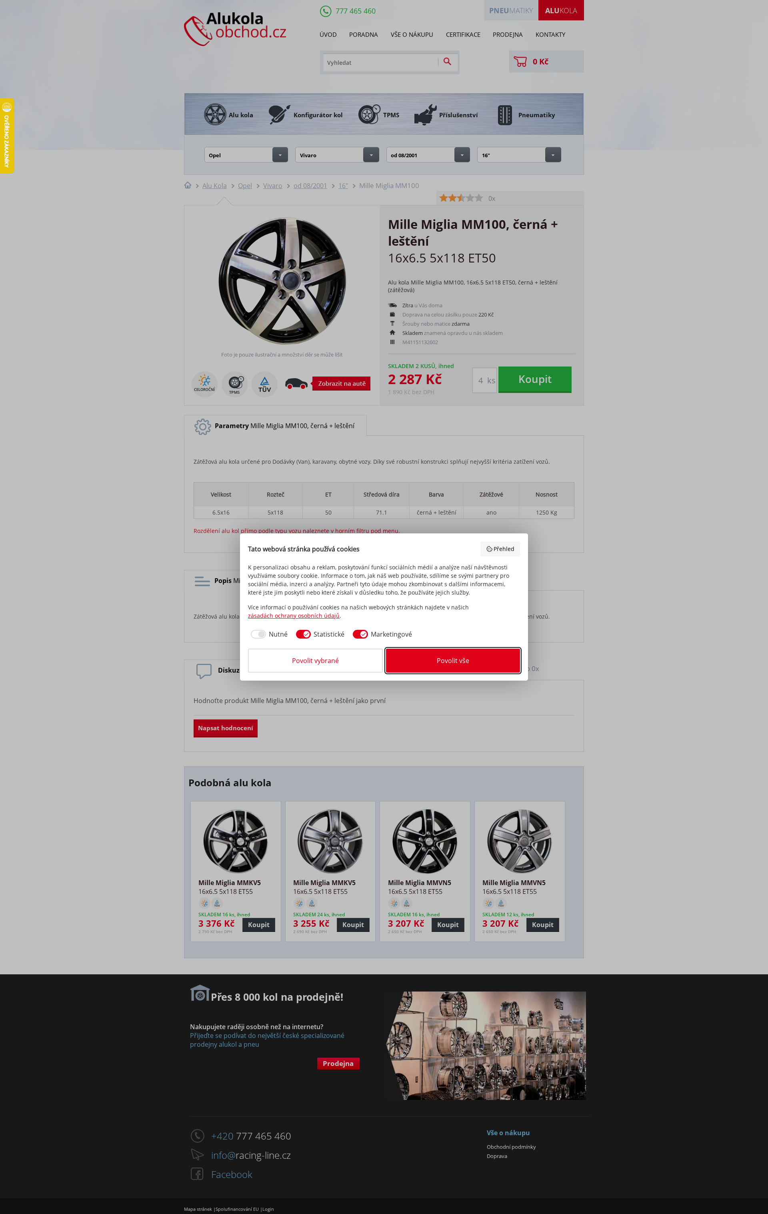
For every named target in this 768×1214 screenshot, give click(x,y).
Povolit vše (453, 660)
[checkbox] (268, 634)
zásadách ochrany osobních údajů (294, 615)
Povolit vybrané (315, 660)
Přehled (504, 549)
